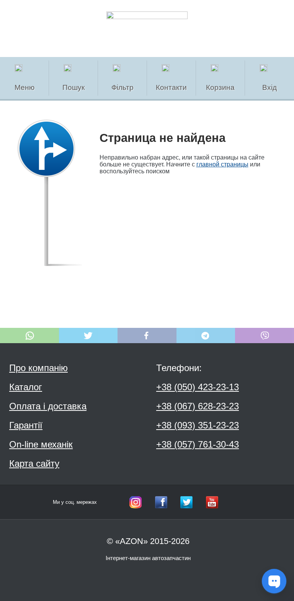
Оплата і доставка (48, 406)
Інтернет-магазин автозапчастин (148, 558)
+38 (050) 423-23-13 (197, 387)
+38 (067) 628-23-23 (197, 406)
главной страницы (222, 164)
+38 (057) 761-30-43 (197, 444)
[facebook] (161, 502)
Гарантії (25, 425)
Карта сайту (34, 463)
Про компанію (38, 368)
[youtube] (212, 502)
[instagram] (135, 502)
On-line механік (41, 444)
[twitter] (186, 502)
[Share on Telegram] (205, 335)
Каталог (25, 387)
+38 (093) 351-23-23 (197, 425)
